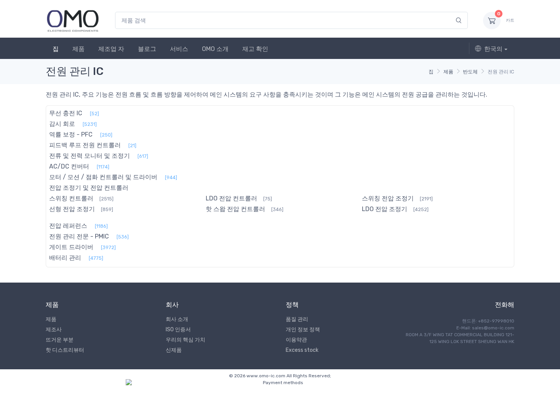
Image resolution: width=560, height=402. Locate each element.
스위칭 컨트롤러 (71, 198)
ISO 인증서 (178, 329)
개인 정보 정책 (303, 329)
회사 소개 (177, 319)
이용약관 (296, 340)
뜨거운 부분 (60, 340)
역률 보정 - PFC (71, 134)
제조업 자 (111, 48)
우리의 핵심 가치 (185, 340)
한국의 (493, 48)
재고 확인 (255, 48)
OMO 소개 (215, 48)
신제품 (174, 350)
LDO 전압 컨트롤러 (231, 198)
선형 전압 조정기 (72, 209)
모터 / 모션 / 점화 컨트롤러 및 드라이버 (103, 177)
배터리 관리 (65, 257)
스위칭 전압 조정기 (388, 198)
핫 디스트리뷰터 (65, 350)
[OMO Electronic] (73, 20)
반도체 (470, 72)
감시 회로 (62, 123)
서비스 (179, 48)
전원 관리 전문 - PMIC (79, 236)
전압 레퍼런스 (68, 225)
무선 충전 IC (65, 113)
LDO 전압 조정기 (384, 209)
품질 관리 (297, 319)
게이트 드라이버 (71, 247)
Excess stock (302, 350)
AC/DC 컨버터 (69, 166)
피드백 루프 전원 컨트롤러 (85, 145)
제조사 (54, 329)
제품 (78, 48)
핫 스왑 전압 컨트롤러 (235, 209)
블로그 (147, 48)
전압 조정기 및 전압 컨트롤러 (88, 187)
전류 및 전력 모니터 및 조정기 (89, 155)
